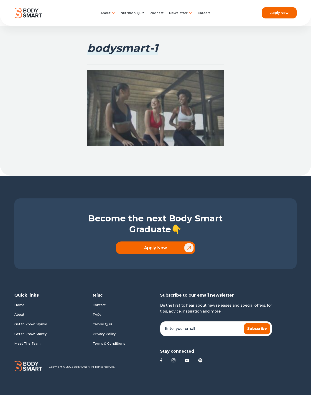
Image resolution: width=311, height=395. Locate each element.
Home (19, 305)
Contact (99, 305)
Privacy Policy (104, 334)
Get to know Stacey (30, 334)
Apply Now (279, 13)
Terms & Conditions (109, 343)
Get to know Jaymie (30, 324)
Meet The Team (27, 343)
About (105, 13)
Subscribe (257, 328)
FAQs (97, 315)
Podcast (157, 13)
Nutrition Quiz (132, 13)
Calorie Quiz (102, 324)
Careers (204, 13)
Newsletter (178, 13)
